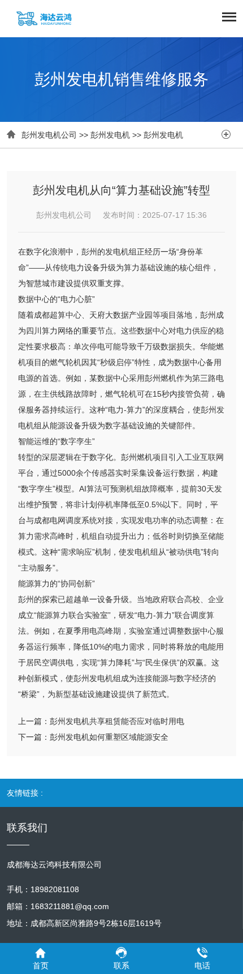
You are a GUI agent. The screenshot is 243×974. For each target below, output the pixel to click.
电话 (202, 965)
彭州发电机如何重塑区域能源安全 (109, 737)
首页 (41, 965)
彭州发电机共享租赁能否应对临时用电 (117, 721)
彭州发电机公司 (49, 134)
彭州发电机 (110, 134)
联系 (121, 965)
